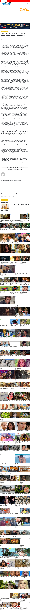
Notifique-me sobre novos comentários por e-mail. (7, 196)
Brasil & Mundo (5, 29)
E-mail (2, 193)
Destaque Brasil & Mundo (14, 167)
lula (26, 167)
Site (16, 193)
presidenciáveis (16, 169)
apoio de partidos (5, 167)
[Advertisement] (15, 17)
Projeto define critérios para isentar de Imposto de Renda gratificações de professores (5, 210)
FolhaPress (8, 172)
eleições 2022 (22, 167)
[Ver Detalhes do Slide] (15, 9)
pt (21, 169)
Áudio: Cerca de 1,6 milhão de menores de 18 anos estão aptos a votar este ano (15, 205)
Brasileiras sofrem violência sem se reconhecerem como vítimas (25, 205)
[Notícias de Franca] (6, 3)
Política (6, 31)
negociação (10, 169)
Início (1, 29)
